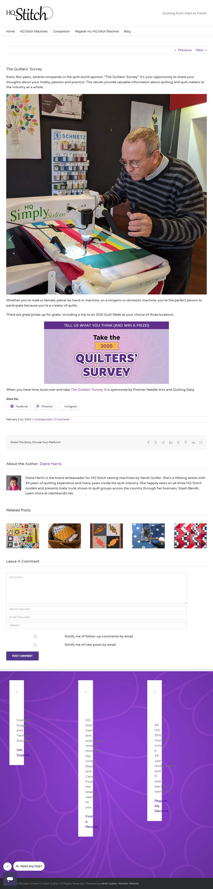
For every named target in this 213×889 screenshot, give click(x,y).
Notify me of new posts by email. (91, 645)
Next (199, 50)
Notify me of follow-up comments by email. (99, 636)
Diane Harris (51, 463)
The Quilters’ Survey (87, 390)
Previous (185, 50)
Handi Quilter (109, 883)
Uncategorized (43, 419)
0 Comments (61, 419)
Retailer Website (129, 883)
